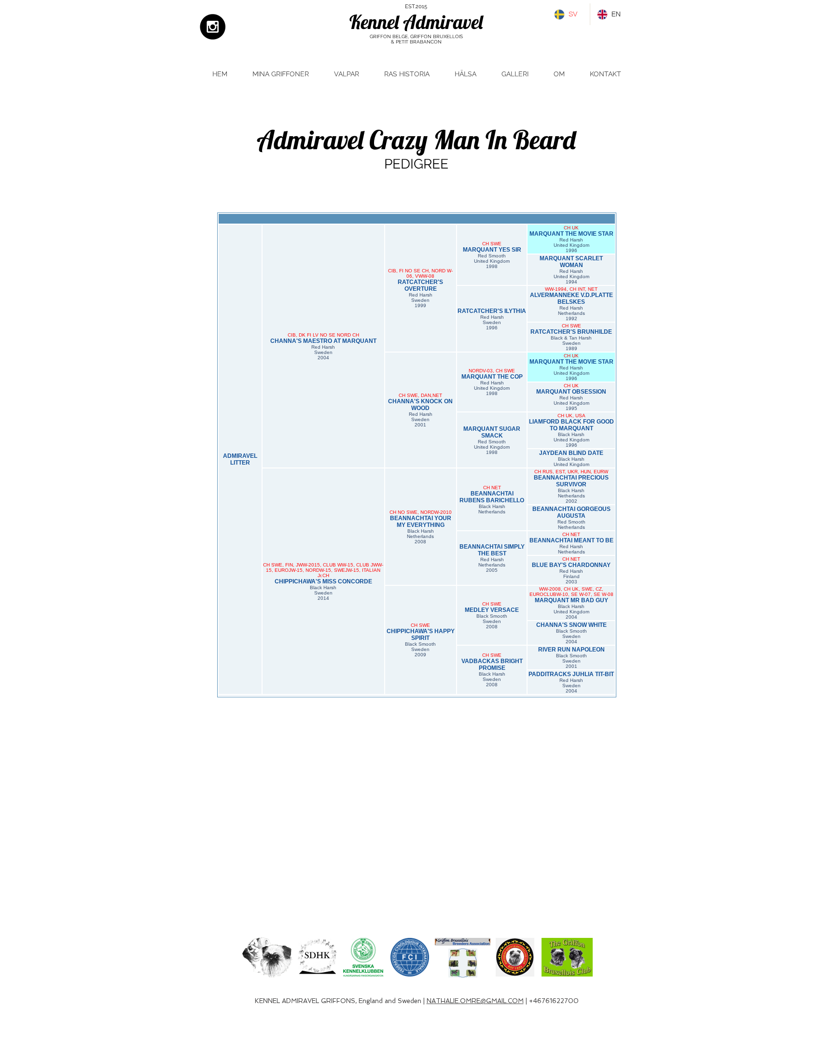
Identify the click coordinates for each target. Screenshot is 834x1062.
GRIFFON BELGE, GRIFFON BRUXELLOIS (416, 36)
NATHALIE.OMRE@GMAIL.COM (475, 1001)
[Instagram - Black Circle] (212, 27)
